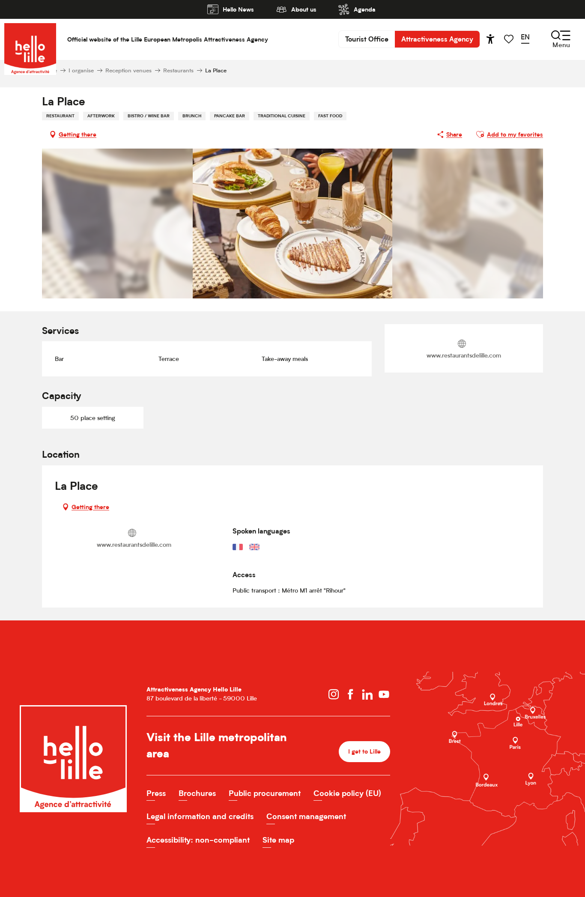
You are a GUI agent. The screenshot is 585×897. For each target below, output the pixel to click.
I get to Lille (364, 751)
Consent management (306, 816)
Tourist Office (366, 39)
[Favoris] (509, 39)
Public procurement (265, 793)
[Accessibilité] (490, 39)
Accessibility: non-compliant (198, 840)
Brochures (197, 793)
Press (156, 793)
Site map (278, 840)
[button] (528, 39)
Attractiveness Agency (437, 39)
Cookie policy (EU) (347, 793)
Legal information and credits (200, 816)
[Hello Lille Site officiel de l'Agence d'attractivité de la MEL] (30, 39)
